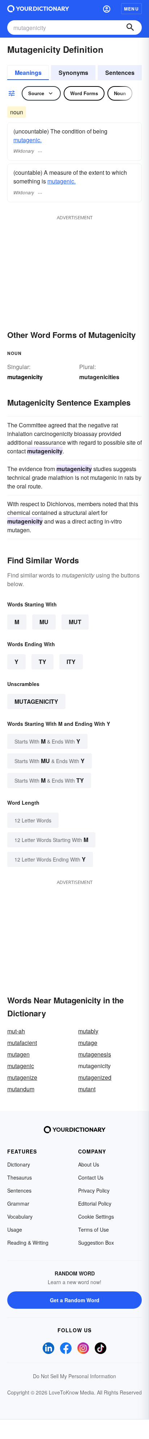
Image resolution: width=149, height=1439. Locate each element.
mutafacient (22, 1042)
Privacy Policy (94, 1190)
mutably (88, 1031)
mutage (87, 1042)
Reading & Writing (27, 1242)
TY (42, 661)
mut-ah (16, 1031)
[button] (106, 8)
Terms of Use (93, 1229)
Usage (14, 1229)
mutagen (18, 1054)
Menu (131, 8)
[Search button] (130, 27)
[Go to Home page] (38, 8)
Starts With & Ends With (47, 741)
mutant (86, 1089)
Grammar (18, 1203)
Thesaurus (19, 1177)
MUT (75, 622)
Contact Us (90, 1177)
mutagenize (22, 1077)
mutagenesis (94, 1054)
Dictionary (18, 1164)
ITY (71, 661)
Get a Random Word (74, 1300)
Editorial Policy (94, 1203)
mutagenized (94, 1077)
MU (43, 622)
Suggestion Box (96, 1242)
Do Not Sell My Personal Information (74, 1376)
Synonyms (73, 72)
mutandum (20, 1089)
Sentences (120, 72)
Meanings (28, 72)
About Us (88, 1164)
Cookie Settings (96, 1216)
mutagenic (20, 1066)
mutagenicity (36, 701)
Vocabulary (20, 1216)
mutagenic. (27, 140)
